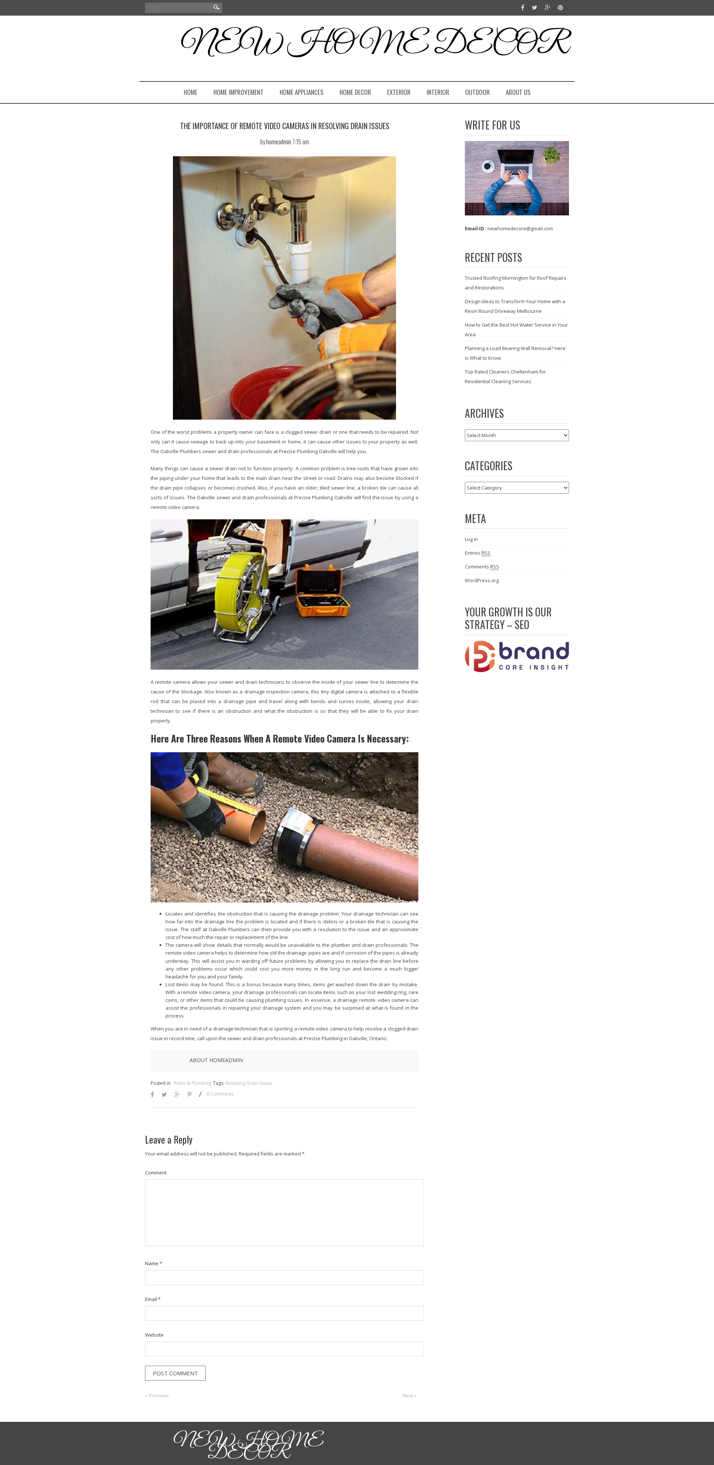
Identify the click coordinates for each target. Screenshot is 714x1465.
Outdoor (477, 92)
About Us (518, 92)
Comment (156, 1172)
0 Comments (220, 1094)
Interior (438, 92)
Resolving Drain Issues (248, 1083)
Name (153, 1263)
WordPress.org (482, 580)
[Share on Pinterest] (189, 1095)
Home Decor (355, 92)
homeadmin (278, 141)
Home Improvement (238, 92)
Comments (482, 566)
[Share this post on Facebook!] (152, 1095)
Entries (478, 552)
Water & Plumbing (192, 1083)
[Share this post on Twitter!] (164, 1095)
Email (153, 1299)
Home (190, 92)
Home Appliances (302, 92)
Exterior (399, 92)
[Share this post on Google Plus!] (177, 1095)
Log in (471, 539)
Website (154, 1334)
